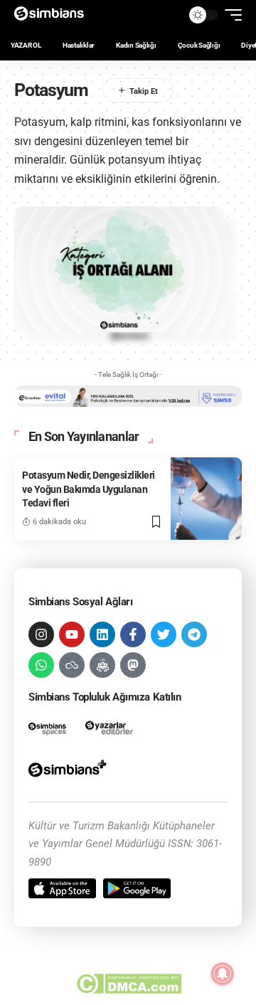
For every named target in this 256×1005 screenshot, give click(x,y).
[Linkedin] (102, 634)
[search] (167, 15)
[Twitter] (163, 634)
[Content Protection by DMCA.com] (128, 983)
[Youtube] (72, 634)
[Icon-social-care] (102, 665)
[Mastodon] (133, 665)
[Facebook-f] (133, 634)
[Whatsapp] (41, 665)
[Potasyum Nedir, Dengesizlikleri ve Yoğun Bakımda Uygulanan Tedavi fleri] (206, 498)
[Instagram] (41, 634)
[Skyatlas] (72, 665)
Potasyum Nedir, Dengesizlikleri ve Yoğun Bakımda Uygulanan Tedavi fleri (88, 489)
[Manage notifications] (222, 973)
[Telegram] (194, 634)
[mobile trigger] (230, 15)
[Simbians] (53, 15)
